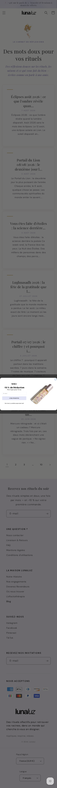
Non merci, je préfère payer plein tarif (14, 403)
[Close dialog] (55, 379)
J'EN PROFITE (14, 398)
